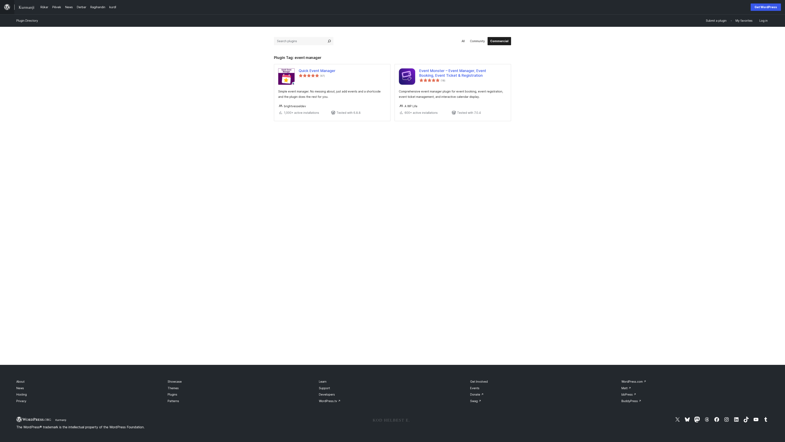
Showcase (175, 381)
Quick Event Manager (317, 71)
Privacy (21, 401)
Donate (477, 394)
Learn (322, 381)
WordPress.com (633, 381)
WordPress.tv (330, 401)
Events (474, 388)
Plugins (172, 394)
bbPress (628, 394)
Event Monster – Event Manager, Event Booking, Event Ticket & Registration (452, 73)
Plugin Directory (27, 20)
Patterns (173, 401)
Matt (626, 388)
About (20, 381)
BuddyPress (631, 401)
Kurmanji (60, 420)
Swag (475, 401)
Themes (173, 388)
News (20, 388)
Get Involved (479, 381)
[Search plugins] (329, 41)
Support (324, 388)
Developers (327, 394)
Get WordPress (766, 7)
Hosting (21, 394)
